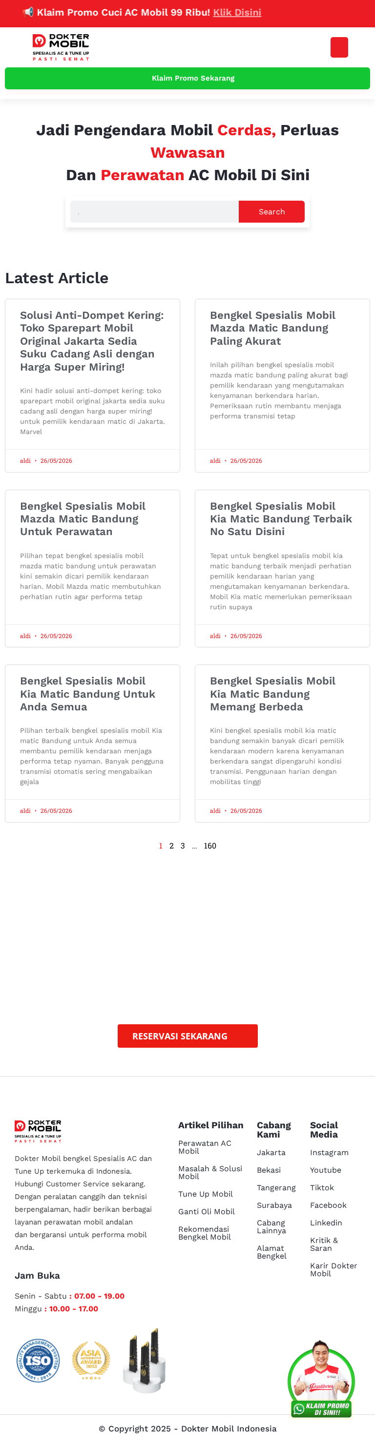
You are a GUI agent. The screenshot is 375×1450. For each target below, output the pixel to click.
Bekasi (269, 1170)
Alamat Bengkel (272, 1252)
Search (272, 211)
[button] (339, 47)
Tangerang (276, 1187)
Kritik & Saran (324, 1244)
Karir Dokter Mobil (333, 1269)
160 (210, 845)
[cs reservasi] (321, 1381)
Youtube (325, 1170)
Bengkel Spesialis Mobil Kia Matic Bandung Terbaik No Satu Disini (281, 519)
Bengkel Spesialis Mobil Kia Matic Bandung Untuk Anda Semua (87, 694)
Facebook (328, 1205)
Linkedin (326, 1222)
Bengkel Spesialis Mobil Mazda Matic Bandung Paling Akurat (272, 328)
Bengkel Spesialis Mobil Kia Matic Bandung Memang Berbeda (272, 694)
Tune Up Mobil (205, 1194)
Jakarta (271, 1152)
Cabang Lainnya (271, 1226)
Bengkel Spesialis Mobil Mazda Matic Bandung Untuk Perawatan (83, 519)
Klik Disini (223, 12)
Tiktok (322, 1187)
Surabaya (274, 1205)
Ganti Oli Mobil (206, 1211)
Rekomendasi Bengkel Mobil (204, 1233)
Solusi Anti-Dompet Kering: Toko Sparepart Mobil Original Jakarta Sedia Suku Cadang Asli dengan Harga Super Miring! (92, 341)
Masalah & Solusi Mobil (210, 1172)
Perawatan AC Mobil (204, 1147)
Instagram (329, 1152)
